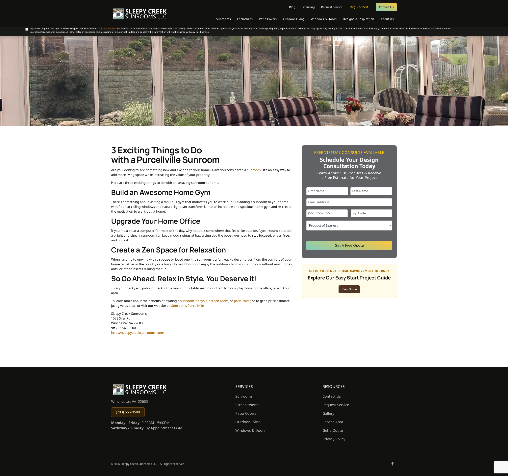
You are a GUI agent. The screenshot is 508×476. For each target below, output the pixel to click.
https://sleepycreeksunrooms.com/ (137, 332)
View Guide (349, 289)
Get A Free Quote (349, 245)
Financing (308, 7)
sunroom (254, 170)
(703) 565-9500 (358, 7)
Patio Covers (245, 413)
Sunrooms (244, 396)
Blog (292, 7)
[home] (139, 13)
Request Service (331, 7)
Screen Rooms (247, 404)
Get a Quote (332, 430)
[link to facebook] (392, 463)
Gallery (328, 413)
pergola (201, 301)
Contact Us (386, 7)
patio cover (242, 301)
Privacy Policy (108, 28)
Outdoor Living (248, 421)
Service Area (332, 421)
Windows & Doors (250, 430)
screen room (218, 301)
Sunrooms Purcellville (187, 305)
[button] (223, 19)
